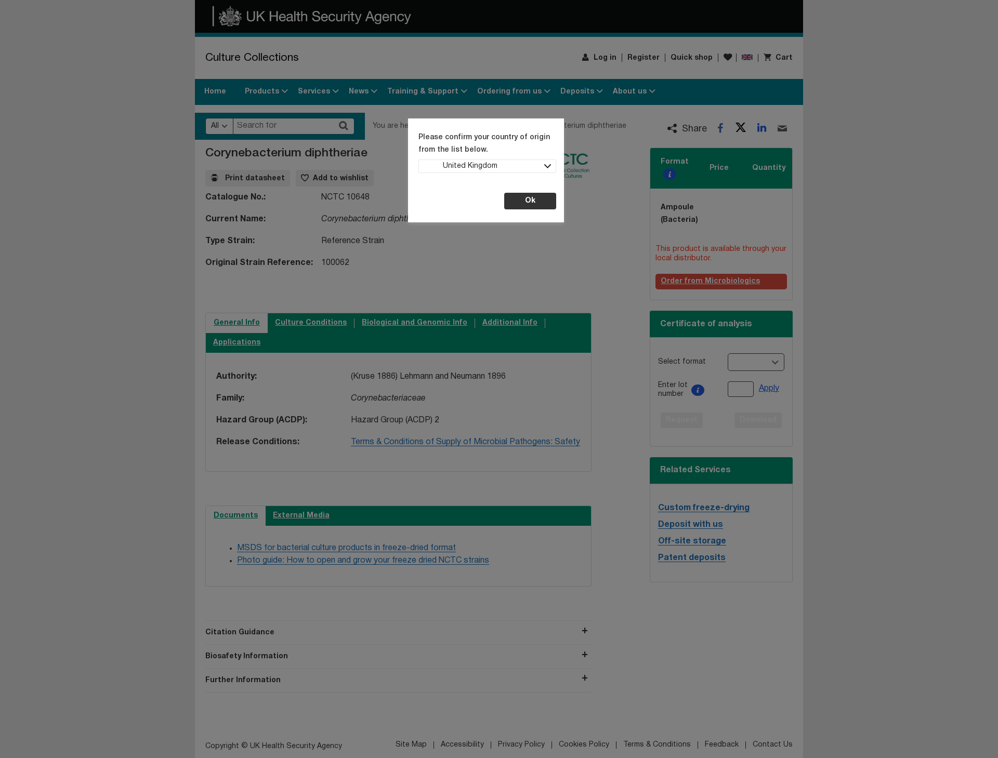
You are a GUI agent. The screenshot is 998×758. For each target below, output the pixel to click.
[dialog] (499, 379)
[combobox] (487, 166)
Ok (530, 200)
